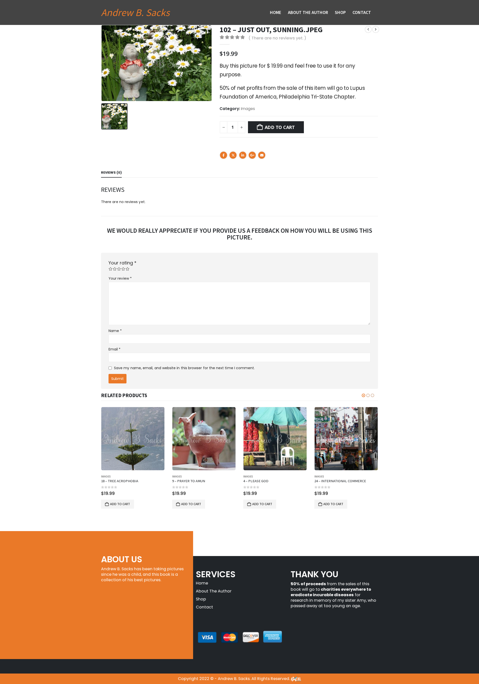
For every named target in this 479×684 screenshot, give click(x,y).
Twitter (233, 155)
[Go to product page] (132, 438)
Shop (340, 12)
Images (248, 108)
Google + (252, 155)
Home (275, 12)
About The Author (308, 12)
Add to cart (280, 127)
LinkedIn (243, 155)
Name (115, 330)
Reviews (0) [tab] (111, 172)
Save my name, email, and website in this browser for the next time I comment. (184, 367)
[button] (363, 395)
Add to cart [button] (120, 504)
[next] (375, 29)
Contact (362, 12)
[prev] (368, 29)
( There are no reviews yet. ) (277, 38)
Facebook (224, 155)
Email (262, 155)
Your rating (122, 263)
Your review (120, 278)
